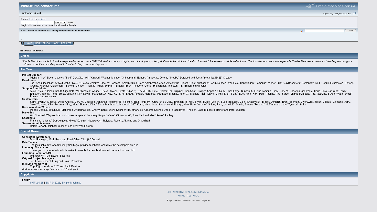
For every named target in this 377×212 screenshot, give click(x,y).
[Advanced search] (302, 31)
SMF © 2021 (53, 182)
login (31, 19)
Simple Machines (71, 182)
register (42, 19)
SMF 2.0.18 (36, 182)
